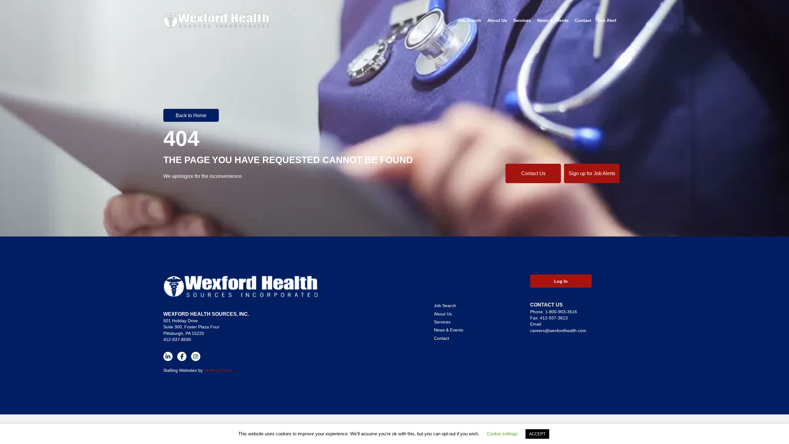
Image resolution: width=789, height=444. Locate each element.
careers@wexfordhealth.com (558, 330)
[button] (191, 115)
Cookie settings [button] (502, 433)
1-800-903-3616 (561, 311)
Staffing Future (218, 370)
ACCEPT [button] (537, 434)
